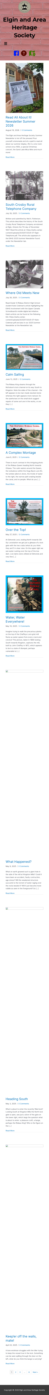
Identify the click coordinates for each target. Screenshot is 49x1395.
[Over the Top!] (24, 512)
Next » (35, 1372)
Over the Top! (16, 530)
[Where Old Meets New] (24, 274)
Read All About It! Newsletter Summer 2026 (20, 121)
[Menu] (6, 43)
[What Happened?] (24, 763)
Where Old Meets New (22, 293)
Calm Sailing (15, 374)
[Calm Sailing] (24, 357)
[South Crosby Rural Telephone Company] (24, 185)
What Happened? (19, 862)
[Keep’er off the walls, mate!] (24, 1238)
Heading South (17, 1099)
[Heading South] (24, 1001)
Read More (10, 157)
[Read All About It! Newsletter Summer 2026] (24, 88)
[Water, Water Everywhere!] (24, 594)
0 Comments (27, 130)
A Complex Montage (21, 452)
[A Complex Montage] (24, 435)
